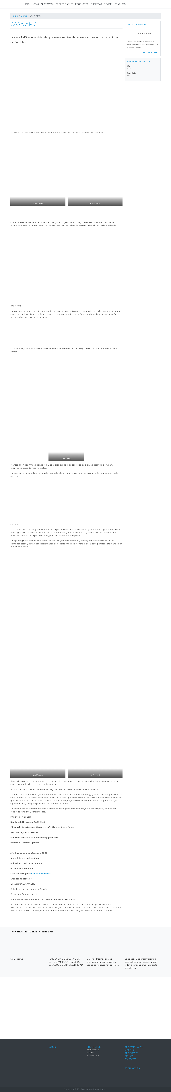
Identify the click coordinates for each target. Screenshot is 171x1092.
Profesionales (134, 1047)
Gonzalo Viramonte (41, 873)
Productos (131, 1053)
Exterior (90, 1052)
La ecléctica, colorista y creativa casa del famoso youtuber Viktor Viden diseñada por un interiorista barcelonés (141, 963)
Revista (129, 1056)
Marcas (129, 1050)
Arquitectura (93, 1049)
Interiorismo (93, 1055)
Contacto (130, 1059)
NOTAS (52, 1047)
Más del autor (150, 52)
